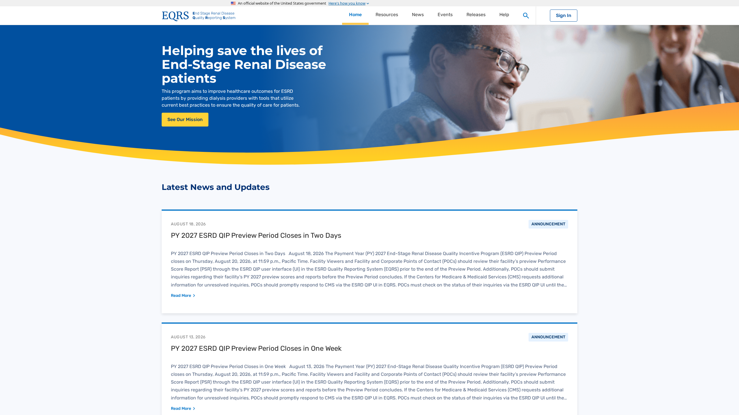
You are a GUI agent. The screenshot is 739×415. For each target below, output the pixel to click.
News (418, 14)
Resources (387, 14)
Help (504, 14)
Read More (181, 295)
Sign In (563, 15)
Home (355, 14)
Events (445, 14)
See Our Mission (185, 119)
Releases (476, 14)
